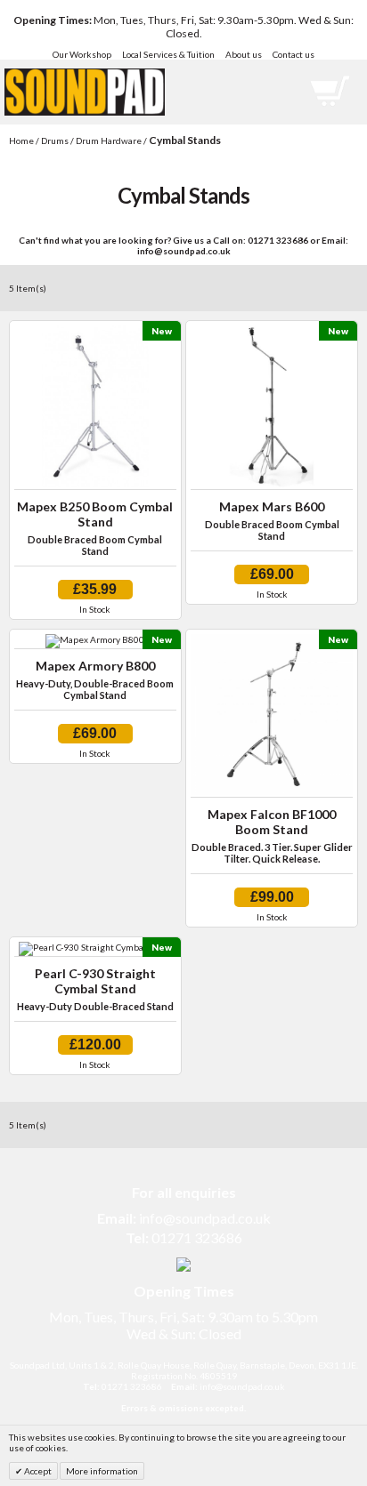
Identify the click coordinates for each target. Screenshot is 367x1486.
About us (243, 54)
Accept (37, 1471)
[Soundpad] (84, 77)
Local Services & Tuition (168, 54)
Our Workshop (82, 54)
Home (21, 140)
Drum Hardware (109, 140)
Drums (55, 140)
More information (102, 1471)
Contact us (293, 54)
